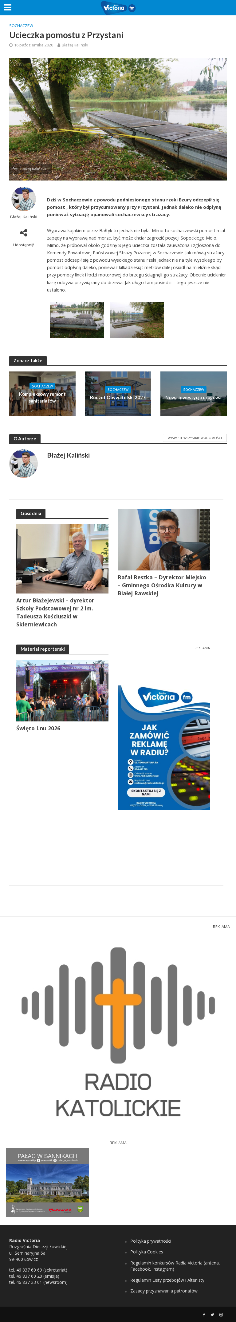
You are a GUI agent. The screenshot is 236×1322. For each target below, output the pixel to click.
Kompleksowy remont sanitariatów (42, 397)
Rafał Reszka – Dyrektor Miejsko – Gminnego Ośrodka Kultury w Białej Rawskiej (162, 585)
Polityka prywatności (150, 1241)
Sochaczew (21, 25)
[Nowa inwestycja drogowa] (193, 393)
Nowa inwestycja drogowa (193, 397)
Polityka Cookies (146, 1252)
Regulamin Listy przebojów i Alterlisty (167, 1280)
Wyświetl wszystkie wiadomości (195, 438)
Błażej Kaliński (75, 45)
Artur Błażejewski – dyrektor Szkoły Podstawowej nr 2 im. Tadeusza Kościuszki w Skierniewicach (55, 612)
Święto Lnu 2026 (38, 728)
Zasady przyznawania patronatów (164, 1291)
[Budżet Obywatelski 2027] (118, 393)
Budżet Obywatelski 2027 (118, 397)
